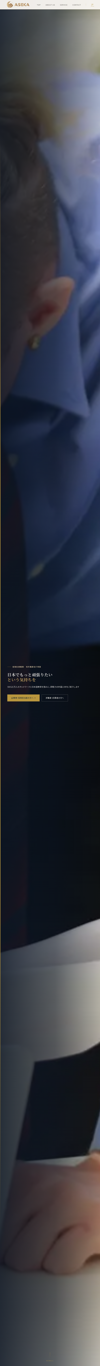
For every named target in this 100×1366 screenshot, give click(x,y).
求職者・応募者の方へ (55, 698)
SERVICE (64, 5)
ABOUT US (50, 5)
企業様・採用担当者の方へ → (23, 698)
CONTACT (76, 5)
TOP (39, 5)
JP (92, 5)
